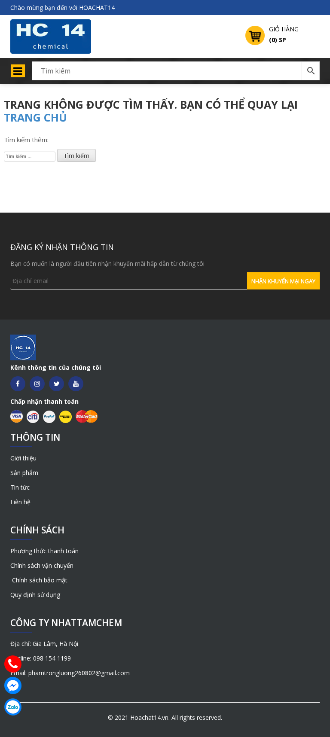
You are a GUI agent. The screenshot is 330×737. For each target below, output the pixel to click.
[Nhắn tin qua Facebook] (12, 685)
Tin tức (20, 487)
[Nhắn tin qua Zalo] (12, 707)
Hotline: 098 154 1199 (40, 658)
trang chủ (35, 117)
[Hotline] (12, 664)
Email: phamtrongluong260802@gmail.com (70, 673)
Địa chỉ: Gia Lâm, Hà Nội (44, 644)
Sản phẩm (24, 473)
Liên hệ (20, 502)
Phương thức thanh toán (44, 551)
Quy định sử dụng (35, 595)
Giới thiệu (23, 458)
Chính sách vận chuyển (41, 565)
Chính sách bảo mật (38, 580)
